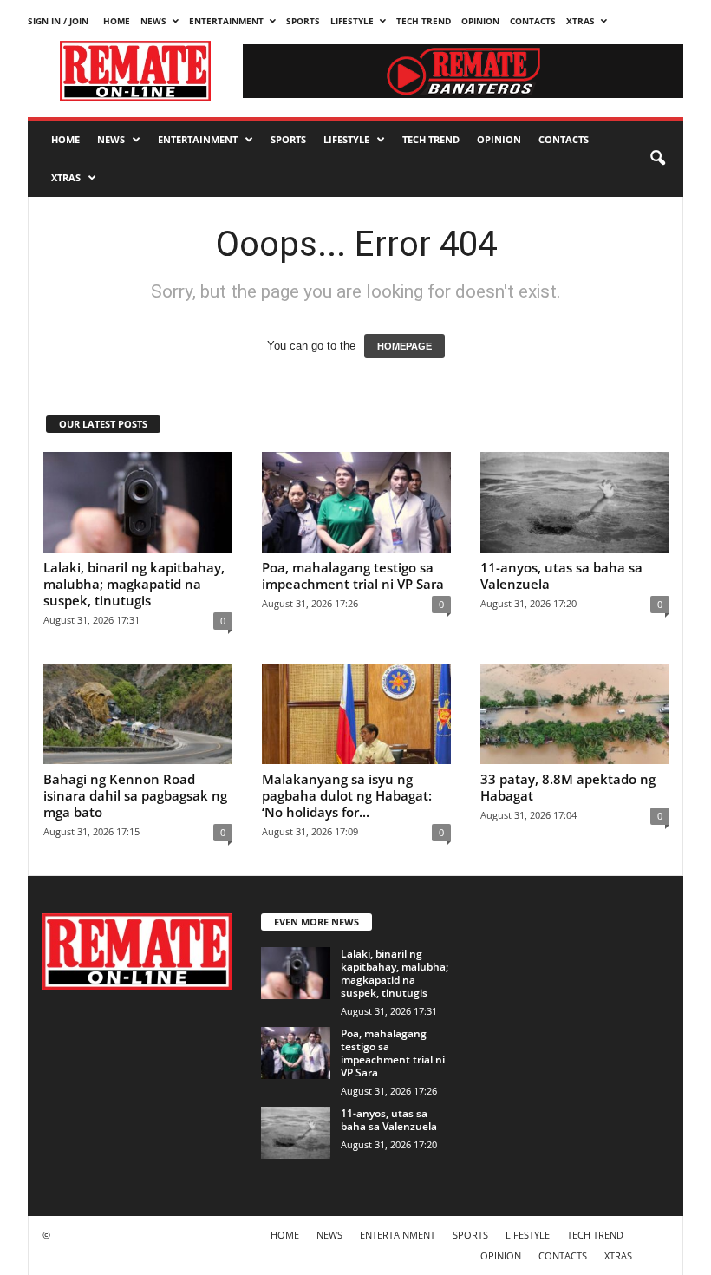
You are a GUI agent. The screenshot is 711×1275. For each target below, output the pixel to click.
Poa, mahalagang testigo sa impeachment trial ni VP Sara (353, 575)
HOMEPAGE (404, 346)
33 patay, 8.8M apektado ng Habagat (568, 787)
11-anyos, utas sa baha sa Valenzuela (561, 575)
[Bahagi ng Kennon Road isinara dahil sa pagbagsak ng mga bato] (137, 714)
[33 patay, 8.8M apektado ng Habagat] (574, 714)
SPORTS (303, 21)
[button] (657, 159)
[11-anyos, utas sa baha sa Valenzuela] (574, 502)
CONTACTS (533, 21)
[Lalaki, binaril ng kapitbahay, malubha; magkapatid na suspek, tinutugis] (137, 502)
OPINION (480, 21)
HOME (116, 21)
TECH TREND (423, 21)
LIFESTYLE (352, 21)
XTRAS (580, 21)
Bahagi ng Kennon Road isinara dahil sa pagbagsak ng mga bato (135, 795)
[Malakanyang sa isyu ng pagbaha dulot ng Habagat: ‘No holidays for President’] (356, 714)
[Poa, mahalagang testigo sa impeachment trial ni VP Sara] (356, 502)
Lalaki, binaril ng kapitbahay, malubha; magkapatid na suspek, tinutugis (134, 584)
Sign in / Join (58, 21)
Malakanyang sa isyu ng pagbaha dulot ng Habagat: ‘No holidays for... (347, 795)
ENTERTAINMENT (226, 21)
